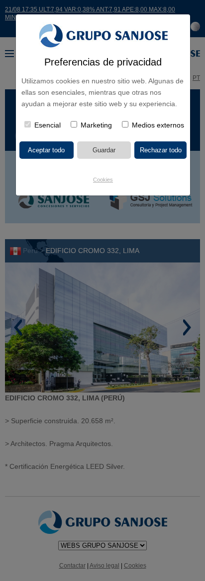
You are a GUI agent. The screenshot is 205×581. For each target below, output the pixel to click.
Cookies (103, 180)
